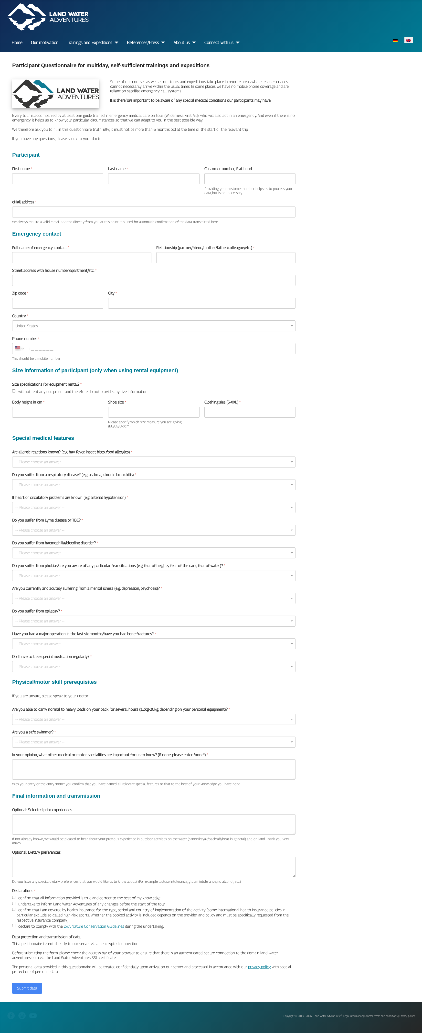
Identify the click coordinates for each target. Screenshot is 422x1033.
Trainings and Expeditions (89, 42)
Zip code (20, 293)
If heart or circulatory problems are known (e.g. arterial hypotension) (70, 497)
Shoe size (117, 402)
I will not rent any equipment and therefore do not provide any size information (82, 391)
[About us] (193, 42)
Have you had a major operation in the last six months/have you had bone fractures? (84, 633)
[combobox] (21, 348)
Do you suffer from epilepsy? (37, 611)
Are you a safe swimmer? (34, 732)
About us (182, 42)
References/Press (143, 42)
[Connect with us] (236, 42)
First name (22, 168)
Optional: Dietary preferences (36, 852)
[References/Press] (162, 42)
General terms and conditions (381, 1015)
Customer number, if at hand (228, 168)
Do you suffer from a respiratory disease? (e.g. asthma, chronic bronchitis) (74, 474)
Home (17, 42)
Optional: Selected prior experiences (42, 809)
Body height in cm (28, 402)
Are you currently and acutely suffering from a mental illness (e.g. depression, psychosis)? (87, 588)
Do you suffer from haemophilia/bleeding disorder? (55, 543)
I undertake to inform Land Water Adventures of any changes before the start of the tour (91, 904)
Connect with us (218, 42)
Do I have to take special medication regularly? (52, 656)
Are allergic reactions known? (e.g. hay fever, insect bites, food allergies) (72, 452)
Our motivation (44, 42)
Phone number (25, 338)
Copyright (289, 1015)
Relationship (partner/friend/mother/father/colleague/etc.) (205, 247)
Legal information (353, 1015)
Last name (118, 168)
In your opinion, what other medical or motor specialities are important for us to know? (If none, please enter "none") (110, 754)
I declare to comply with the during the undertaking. (90, 926)
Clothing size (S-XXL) (222, 402)
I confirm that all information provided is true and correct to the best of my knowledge (88, 898)
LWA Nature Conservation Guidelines (94, 926)
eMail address (24, 202)
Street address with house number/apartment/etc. (54, 270)
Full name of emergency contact (40, 247)
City (112, 293)
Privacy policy (407, 1015)
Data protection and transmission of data (46, 936)
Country (20, 316)
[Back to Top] (413, 1024)
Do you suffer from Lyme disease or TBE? (47, 520)
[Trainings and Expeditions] (115, 42)
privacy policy (259, 966)
